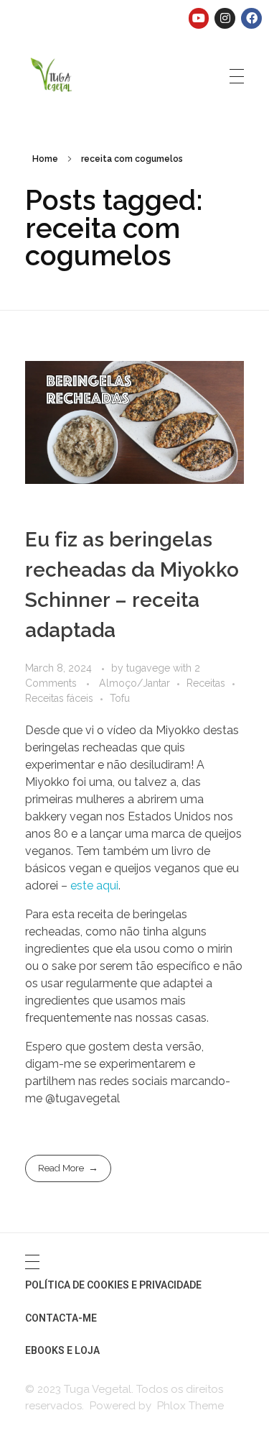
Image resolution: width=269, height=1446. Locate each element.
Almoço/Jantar (134, 683)
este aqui (94, 885)
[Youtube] (199, 18)
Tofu (120, 698)
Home (45, 159)
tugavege (149, 668)
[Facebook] (251, 18)
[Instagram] (224, 18)
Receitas (206, 683)
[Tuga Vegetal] (52, 74)
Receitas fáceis (59, 698)
